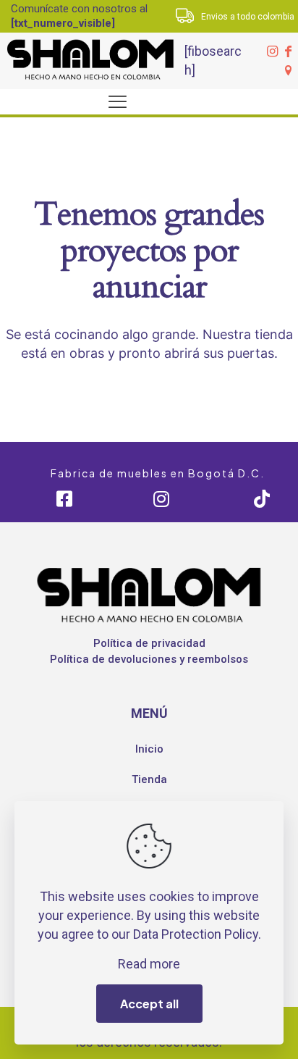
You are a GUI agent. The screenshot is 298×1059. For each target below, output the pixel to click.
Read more (149, 963)
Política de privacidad (149, 643)
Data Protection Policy (195, 934)
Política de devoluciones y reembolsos (149, 659)
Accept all (149, 1003)
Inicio (149, 748)
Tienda (149, 779)
